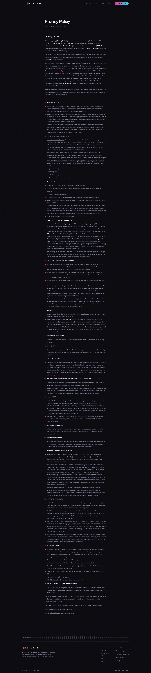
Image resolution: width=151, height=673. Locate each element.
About (96, 3)
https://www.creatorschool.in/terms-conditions (75, 71)
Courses (88, 3)
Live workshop (105, 653)
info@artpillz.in (120, 661)
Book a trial (122, 3)
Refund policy (120, 657)
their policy (51, 375)
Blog (102, 3)
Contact (109, 3)
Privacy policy (120, 651)
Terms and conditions (122, 654)
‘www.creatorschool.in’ (89, 46)
